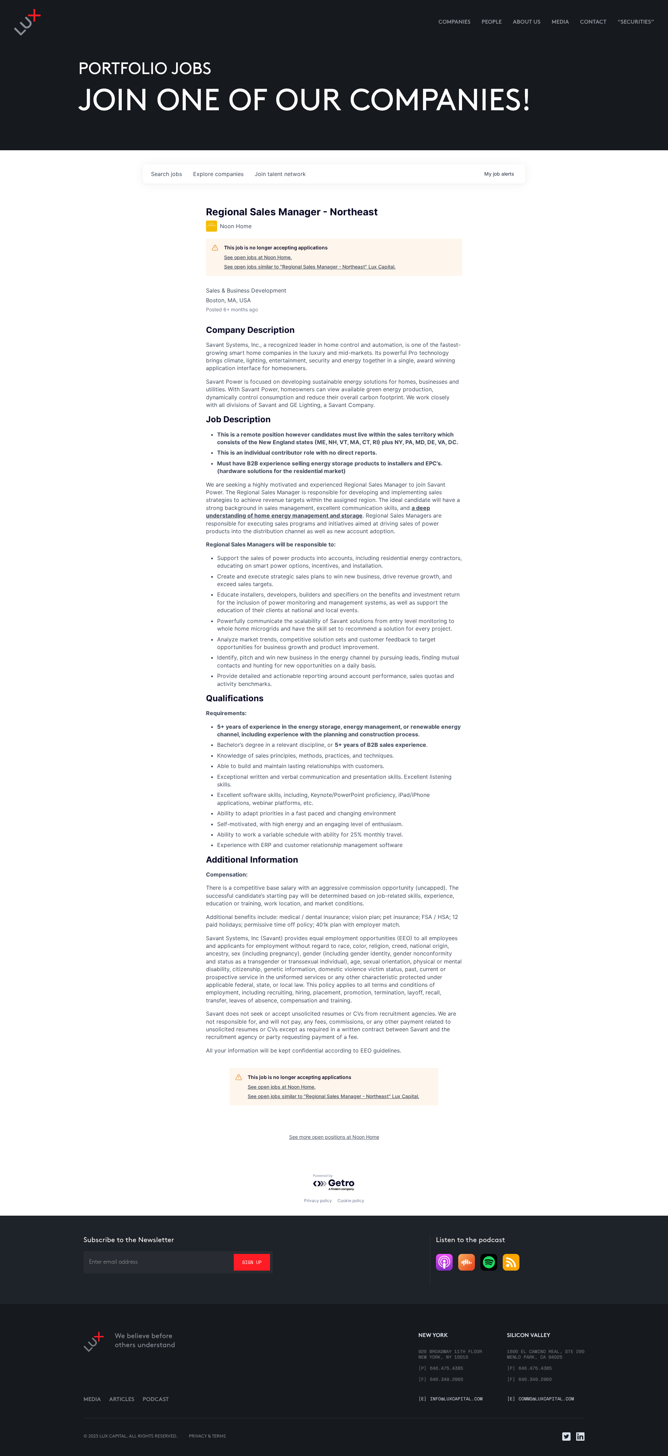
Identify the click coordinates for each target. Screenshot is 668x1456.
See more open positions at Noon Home (334, 1137)
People (492, 22)
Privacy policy (318, 1200)
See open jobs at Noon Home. (258, 257)
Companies (454, 22)
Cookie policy (350, 1200)
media (560, 22)
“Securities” (636, 22)
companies (218, 173)
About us (527, 22)
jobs (166, 173)
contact (593, 22)
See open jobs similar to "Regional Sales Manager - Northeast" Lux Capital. (310, 267)
